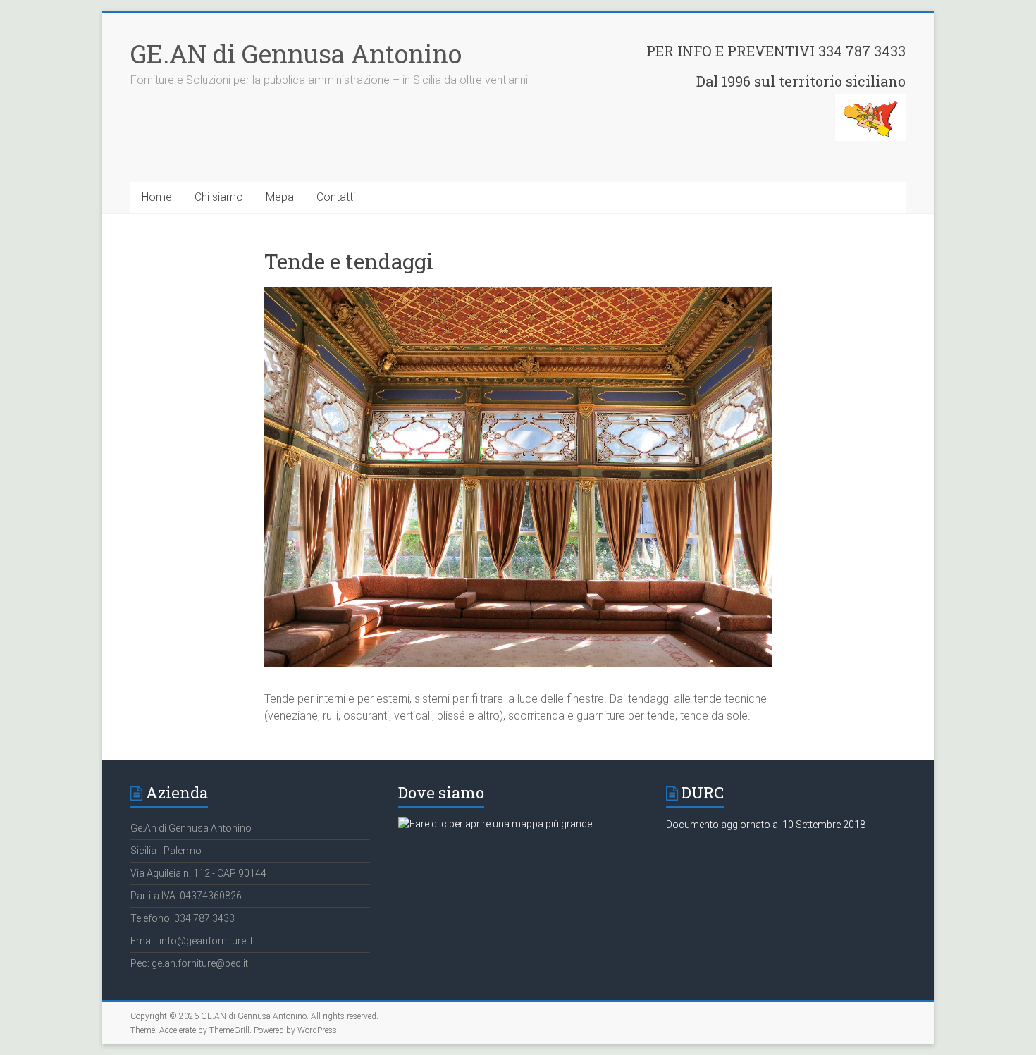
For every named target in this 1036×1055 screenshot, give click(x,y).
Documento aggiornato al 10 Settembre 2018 (765, 824)
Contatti (335, 197)
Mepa (280, 197)
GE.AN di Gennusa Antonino (296, 53)
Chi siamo (219, 197)
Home (157, 197)
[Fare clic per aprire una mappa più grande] (495, 823)
